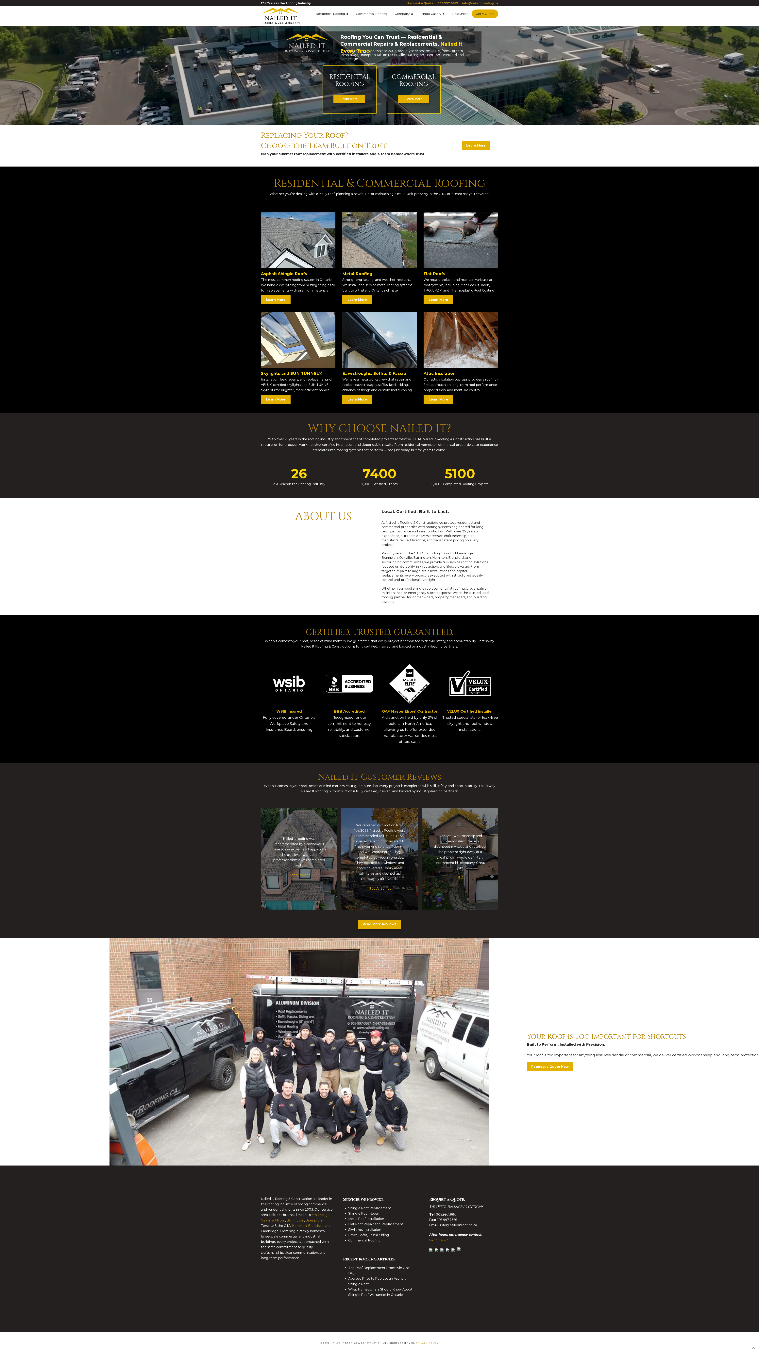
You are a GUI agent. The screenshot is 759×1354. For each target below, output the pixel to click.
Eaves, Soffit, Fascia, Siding (368, 1235)
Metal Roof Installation (366, 1219)
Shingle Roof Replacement (369, 1208)
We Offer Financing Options (456, 1206)
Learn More (413, 99)
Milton (280, 1220)
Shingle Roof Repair (364, 1213)
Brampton (314, 1220)
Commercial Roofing (364, 1240)
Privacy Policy (427, 1343)
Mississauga (320, 1215)
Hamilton (299, 1226)
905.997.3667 (447, 3)
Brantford (316, 1226)
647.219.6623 (438, 1240)
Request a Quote (420, 3)
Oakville (267, 1220)
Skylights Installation (364, 1230)
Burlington (295, 1220)
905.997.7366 (447, 1220)
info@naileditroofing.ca (480, 3)
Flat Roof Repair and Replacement (375, 1224)
